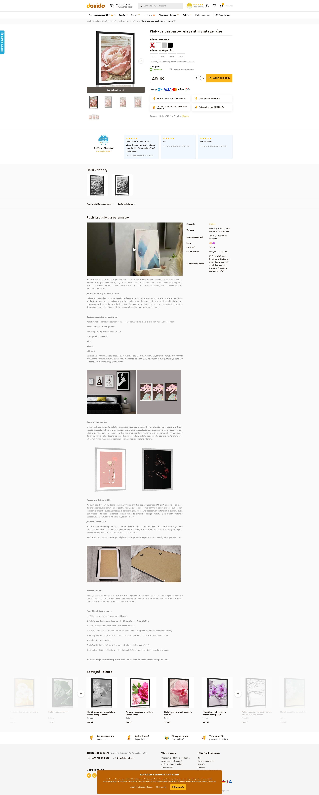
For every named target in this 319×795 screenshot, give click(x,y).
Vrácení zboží (167, 767)
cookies (114, 781)
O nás (200, 758)
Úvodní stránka (93, 21)
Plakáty (105, 21)
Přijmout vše (178, 787)
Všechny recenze (103, 151)
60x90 (181, 56)
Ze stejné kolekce (125, 204)
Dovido (185, 116)
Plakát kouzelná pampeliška (293, 712)
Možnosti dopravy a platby (172, 764)
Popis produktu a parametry (99, 204)
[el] (230, 781)
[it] (227, 781)
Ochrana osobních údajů (171, 761)
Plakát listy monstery (58, 712)
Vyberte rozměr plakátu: (162, 50)
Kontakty (201, 767)
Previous (81, 693)
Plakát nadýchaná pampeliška (24, 712)
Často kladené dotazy (206, 761)
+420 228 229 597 (99, 758)
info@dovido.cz (125, 758)
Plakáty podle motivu (120, 21)
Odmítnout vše (161, 787)
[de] (223, 781)
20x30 (154, 56)
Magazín (201, 764)
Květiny (135, 21)
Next (140, 60)
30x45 (163, 56)
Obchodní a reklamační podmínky (175, 758)
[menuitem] (102, 15)
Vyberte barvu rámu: (160, 39)
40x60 (172, 56)
